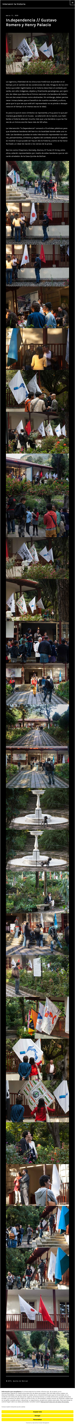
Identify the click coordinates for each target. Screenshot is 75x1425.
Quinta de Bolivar (20, 1381)
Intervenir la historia (14, 4)
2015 (9, 1381)
